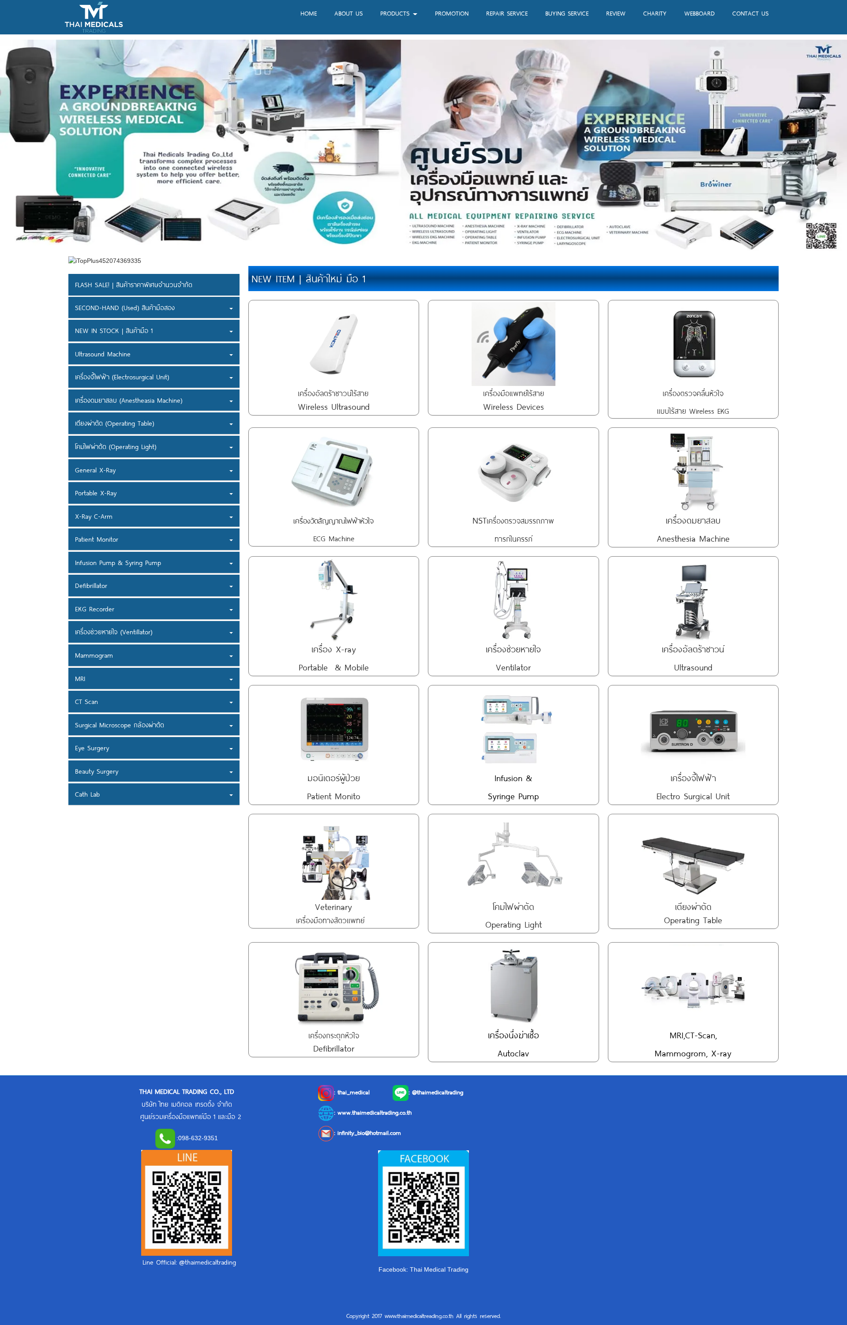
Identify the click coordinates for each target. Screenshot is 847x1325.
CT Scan (86, 701)
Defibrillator (91, 586)
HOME (308, 13)
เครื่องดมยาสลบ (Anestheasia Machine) (128, 400)
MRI (80, 678)
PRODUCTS (396, 13)
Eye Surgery (92, 748)
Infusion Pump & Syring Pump (118, 562)
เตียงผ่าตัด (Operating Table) (114, 423)
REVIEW (616, 13)
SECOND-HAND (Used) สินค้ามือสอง (125, 307)
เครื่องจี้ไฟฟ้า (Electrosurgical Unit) (122, 377)
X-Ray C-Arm (93, 516)
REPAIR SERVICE (507, 13)
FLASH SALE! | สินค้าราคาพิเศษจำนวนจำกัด (133, 284)
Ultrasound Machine (103, 354)
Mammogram (94, 655)
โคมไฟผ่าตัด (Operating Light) (115, 446)
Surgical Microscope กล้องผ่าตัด (119, 725)
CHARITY (655, 13)
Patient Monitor (96, 539)
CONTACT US (750, 13)
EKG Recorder (94, 609)
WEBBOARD (699, 13)
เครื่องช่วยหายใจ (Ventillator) (113, 632)
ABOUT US (348, 13)
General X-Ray (95, 470)
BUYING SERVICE (566, 13)
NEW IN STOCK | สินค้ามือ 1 (114, 330)
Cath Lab (87, 794)
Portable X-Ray (95, 493)
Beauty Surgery (96, 771)
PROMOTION (451, 13)
